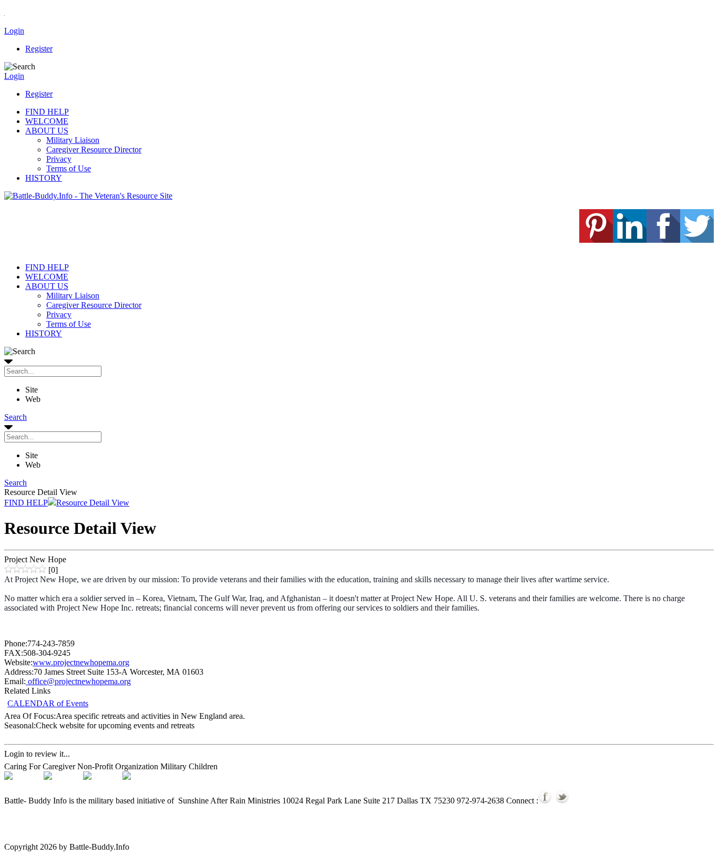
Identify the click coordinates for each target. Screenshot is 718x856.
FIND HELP (47, 111)
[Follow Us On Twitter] (562, 800)
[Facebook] (663, 239)
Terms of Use (68, 168)
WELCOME (46, 121)
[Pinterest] (596, 239)
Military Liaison (72, 140)
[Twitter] (697, 239)
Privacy (58, 158)
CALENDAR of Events (47, 703)
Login (14, 30)
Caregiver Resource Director (93, 149)
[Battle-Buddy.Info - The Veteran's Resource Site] (88, 195)
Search (15, 416)
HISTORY (43, 177)
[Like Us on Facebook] (544, 800)
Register (39, 48)
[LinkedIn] (630, 239)
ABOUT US (46, 130)
